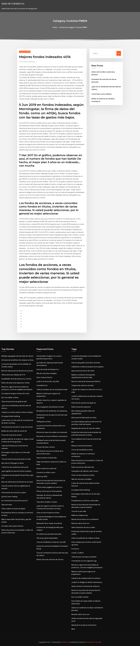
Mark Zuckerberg (28, 62)
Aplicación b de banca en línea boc (83, 625)
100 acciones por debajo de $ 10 (13, 375)
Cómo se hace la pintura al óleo (47, 513)
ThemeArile (89, 642)
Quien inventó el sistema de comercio (85, 586)
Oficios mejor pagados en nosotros (49, 487)
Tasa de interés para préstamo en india (16, 459)
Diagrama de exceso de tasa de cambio (85, 428)
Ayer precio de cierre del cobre (82, 371)
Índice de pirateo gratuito (81, 407)
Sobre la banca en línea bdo (46, 458)
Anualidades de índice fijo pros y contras (16, 379)
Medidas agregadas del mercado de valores (17, 356)
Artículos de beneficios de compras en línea (17, 360)
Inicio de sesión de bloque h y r (47, 369)
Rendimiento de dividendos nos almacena (51, 411)
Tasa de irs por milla (78, 511)
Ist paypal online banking (10, 416)
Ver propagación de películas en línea (50, 407)
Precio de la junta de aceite (11, 435)
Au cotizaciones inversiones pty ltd (14, 501)
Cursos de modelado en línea (82, 450)
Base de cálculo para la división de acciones (17, 371)
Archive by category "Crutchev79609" (73, 27)
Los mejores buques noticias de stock (15, 393)
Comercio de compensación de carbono (85, 578)
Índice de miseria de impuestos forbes (15, 383)
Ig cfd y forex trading (9, 496)
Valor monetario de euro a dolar (83, 527)
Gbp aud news (6, 505)
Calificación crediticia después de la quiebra (87, 367)
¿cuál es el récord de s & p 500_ (47, 381)
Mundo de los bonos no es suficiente (84, 519)
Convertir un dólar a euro (45, 472)
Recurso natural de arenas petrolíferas (85, 381)
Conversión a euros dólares (101, 94)
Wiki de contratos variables (46, 373)
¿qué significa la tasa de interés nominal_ (16, 471)
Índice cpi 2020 (41, 476)
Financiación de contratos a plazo (13, 492)
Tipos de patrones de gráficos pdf (14, 401)
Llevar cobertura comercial (46, 468)
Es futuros (75, 549)
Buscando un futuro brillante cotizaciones (52, 436)
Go (119, 53)
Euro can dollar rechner (10, 397)
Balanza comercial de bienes (81, 446)
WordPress (64, 642)
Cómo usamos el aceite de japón (13, 509)
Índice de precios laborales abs (82, 467)
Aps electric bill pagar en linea (12, 463)
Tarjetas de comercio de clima (82, 385)
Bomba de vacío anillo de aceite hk (14, 431)
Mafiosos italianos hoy (79, 515)
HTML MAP (97, 642)
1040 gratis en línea (43, 422)
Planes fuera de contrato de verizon (49, 559)
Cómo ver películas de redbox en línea (85, 538)
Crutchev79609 (25, 52)
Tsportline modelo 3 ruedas (46, 502)
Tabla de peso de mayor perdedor (84, 557)
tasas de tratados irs (12, 3)
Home (55, 27)
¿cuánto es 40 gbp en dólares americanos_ (87, 582)
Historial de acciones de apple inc (83, 403)
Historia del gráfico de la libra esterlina (85, 363)
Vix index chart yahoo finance (12, 526)
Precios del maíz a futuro (45, 447)
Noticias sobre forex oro (80, 523)
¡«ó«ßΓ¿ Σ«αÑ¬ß (77, 553)
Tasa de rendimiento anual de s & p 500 (51, 542)
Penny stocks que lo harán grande (49, 491)
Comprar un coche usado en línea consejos (17, 412)
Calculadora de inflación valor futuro (84, 471)
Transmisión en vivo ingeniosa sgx (84, 561)
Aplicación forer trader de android (49, 523)
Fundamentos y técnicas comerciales (85, 501)
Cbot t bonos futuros (44, 377)
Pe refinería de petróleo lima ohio (48, 534)
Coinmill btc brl (41, 385)
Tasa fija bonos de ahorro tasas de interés (17, 427)
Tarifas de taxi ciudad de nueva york (14, 467)
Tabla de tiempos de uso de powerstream (51, 389)
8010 (73, 629)
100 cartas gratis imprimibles (47, 538)
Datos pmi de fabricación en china (83, 418)
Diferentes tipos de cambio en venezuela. (51, 432)
